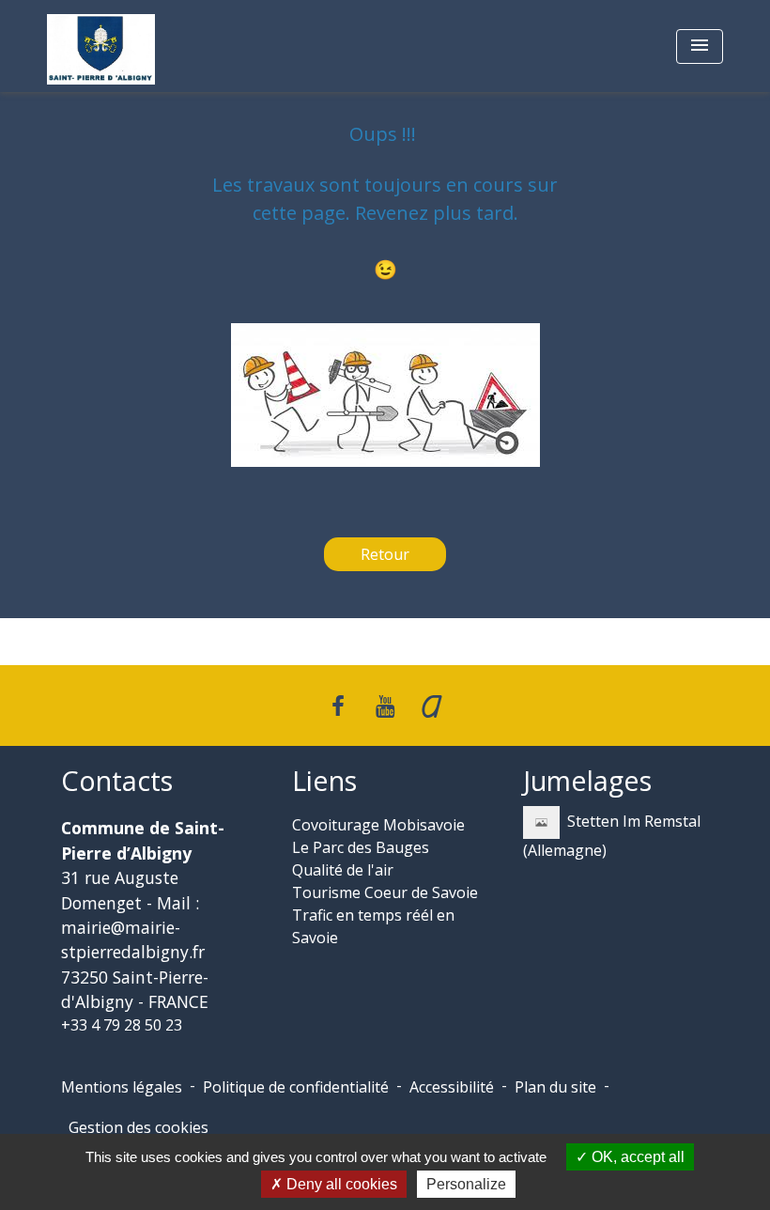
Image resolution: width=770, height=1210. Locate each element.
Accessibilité (451, 1087)
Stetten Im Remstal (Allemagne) (612, 836)
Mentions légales (121, 1087)
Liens (324, 781)
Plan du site (555, 1087)
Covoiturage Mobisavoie (378, 824)
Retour (385, 554)
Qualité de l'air (342, 870)
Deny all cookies (340, 1184)
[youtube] (385, 705)
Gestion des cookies (138, 1127)
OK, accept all (636, 1157)
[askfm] (432, 705)
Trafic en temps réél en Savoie (373, 926)
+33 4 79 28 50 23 (121, 1025)
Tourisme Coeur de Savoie (385, 892)
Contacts (117, 781)
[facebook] (339, 705)
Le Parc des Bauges (360, 847)
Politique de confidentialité (296, 1087)
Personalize (466, 1184)
